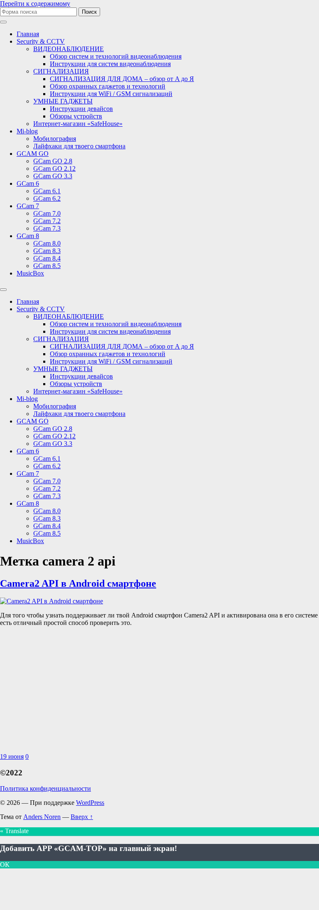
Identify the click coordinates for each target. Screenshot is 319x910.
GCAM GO (33, 153)
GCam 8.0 (47, 243)
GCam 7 (28, 205)
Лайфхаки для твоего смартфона (79, 146)
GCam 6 (28, 183)
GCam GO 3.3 (52, 176)
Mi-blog (27, 131)
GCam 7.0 (47, 213)
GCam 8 (28, 235)
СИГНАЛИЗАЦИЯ (61, 71)
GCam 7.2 (47, 220)
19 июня (12, 756)
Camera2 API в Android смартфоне (78, 583)
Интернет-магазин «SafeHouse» (78, 123)
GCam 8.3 (47, 250)
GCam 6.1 (47, 190)
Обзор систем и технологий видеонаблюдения (116, 56)
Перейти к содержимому (35, 3)
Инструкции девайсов (81, 108)
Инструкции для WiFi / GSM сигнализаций (111, 93)
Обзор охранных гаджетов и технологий (107, 86)
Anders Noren (42, 816)
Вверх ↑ (82, 816)
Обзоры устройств (76, 116)
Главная (28, 33)
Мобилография (54, 138)
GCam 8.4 (47, 258)
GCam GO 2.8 (52, 161)
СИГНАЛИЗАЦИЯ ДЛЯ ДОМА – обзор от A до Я (122, 78)
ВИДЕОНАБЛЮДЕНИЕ (68, 48)
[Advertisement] (159, 691)
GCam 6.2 (47, 198)
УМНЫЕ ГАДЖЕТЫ (63, 101)
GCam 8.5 (47, 265)
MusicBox (30, 273)
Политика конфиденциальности (45, 788)
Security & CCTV (41, 41)
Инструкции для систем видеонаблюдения (110, 63)
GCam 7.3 (47, 228)
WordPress (90, 802)
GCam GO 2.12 (54, 168)
